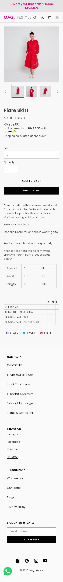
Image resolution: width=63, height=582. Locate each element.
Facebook (13, 442)
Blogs (10, 497)
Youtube (12, 449)
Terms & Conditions (20, 413)
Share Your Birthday (20, 375)
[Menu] (57, 17)
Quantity (9, 162)
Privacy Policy (16, 507)
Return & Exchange (20, 403)
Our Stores (14, 488)
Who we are (15, 478)
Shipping (9, 136)
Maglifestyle (36, 570)
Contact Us (14, 365)
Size (6, 148)
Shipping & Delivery (20, 394)
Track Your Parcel (18, 384)
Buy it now (31, 190)
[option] (18, 91)
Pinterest (12, 456)
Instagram (13, 434)
